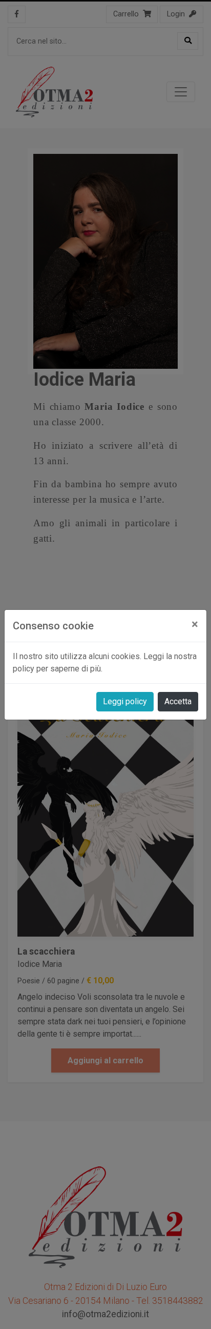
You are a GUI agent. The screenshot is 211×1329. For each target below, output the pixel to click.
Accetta (178, 701)
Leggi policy (125, 701)
